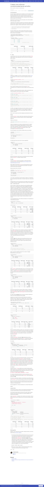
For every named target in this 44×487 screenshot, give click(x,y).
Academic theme (25, 484)
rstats (13, 449)
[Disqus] (22, 471)
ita (27, 10)
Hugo (28, 484)
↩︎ (22, 445)
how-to (26, 10)
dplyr (11, 449)
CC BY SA (22, 483)
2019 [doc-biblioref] (16, 76)
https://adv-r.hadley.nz (18, 432)
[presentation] (16, 298)
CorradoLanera (6, 1)
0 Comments (22, 10)
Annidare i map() (14, 458)
